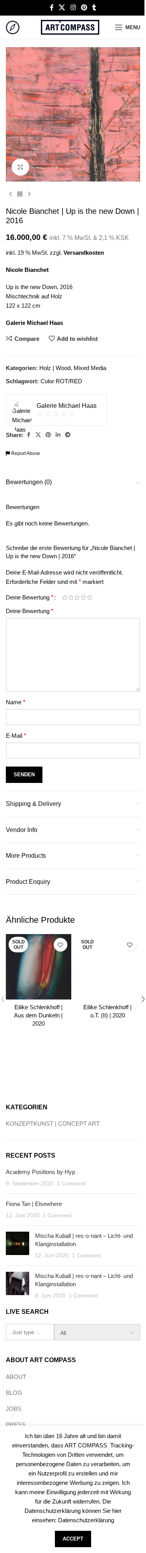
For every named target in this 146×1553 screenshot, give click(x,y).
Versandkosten (83, 252)
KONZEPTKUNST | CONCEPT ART (53, 1123)
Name (15, 702)
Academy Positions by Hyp (40, 1172)
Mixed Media (90, 368)
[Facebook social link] (51, 8)
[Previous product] (10, 194)
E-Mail (16, 735)
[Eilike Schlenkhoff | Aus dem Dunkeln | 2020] (38, 966)
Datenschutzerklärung (86, 1520)
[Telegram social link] (68, 435)
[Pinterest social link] (84, 8)
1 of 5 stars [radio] (65, 597)
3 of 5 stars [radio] (77, 597)
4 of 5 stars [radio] (83, 597)
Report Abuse (25, 453)
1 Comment (71, 1183)
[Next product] (29, 194)
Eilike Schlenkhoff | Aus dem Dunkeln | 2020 (38, 1015)
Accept (73, 1539)
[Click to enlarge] (20, 167)
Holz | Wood (54, 368)
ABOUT (16, 1376)
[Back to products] (20, 194)
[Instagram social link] (73, 8)
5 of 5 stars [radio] (89, 597)
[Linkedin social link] (58, 435)
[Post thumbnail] (17, 1246)
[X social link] (62, 8)
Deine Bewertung (29, 597)
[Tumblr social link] (94, 8)
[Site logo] (12, 26)
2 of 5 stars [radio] (71, 597)
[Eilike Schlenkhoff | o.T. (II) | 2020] (108, 966)
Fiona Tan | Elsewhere (34, 1203)
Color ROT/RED (61, 381)
